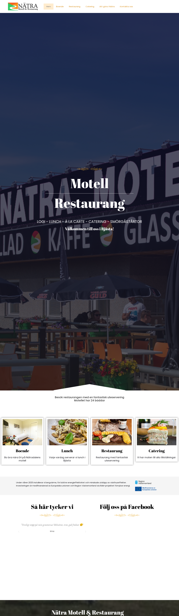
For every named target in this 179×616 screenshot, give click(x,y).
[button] (18, 531)
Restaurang (74, 6)
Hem (48, 6)
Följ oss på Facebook (127, 507)
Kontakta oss (126, 6)
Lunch (67, 450)
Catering (90, 6)
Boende (60, 6)
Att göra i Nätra (107, 6)
